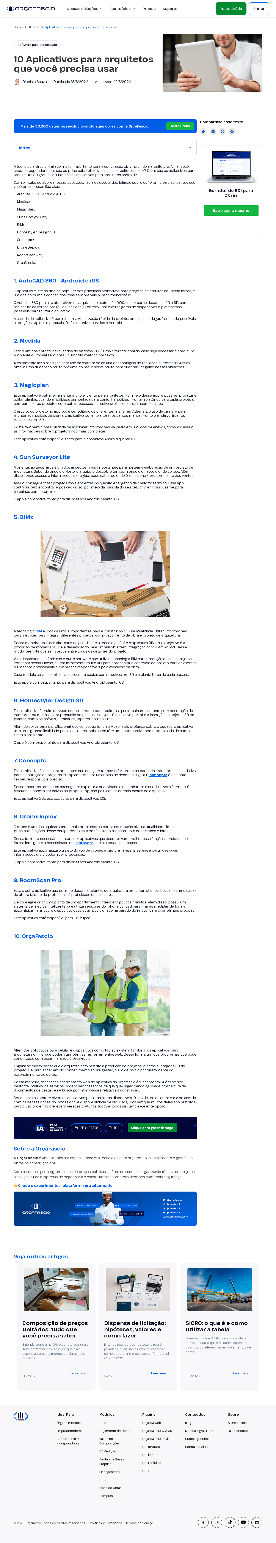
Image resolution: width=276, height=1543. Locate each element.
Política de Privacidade (106, 1523)
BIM (38, 631)
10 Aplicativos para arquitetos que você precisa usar (79, 27)
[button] (85, 8)
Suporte (170, 8)
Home (18, 27)
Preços (149, 8)
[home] (31, 8)
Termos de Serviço (139, 1523)
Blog (32, 27)
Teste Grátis (231, 8)
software (84, 842)
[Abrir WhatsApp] (265, 1532)
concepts (158, 774)
